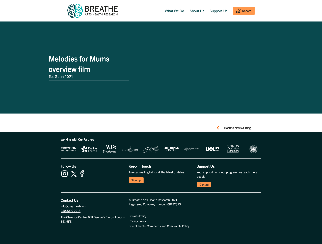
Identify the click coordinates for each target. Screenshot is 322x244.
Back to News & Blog (237, 128)
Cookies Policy (138, 216)
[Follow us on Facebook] (82, 173)
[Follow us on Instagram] (65, 173)
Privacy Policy (137, 221)
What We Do (174, 11)
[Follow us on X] (74, 173)
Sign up (136, 180)
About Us (197, 11)
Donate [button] (204, 184)
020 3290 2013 (70, 210)
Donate (246, 11)
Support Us (219, 11)
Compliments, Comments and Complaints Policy (159, 226)
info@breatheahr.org (73, 206)
